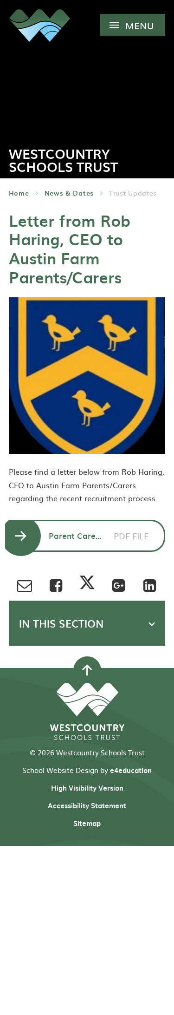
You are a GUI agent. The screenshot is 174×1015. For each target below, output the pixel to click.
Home (19, 193)
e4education (131, 770)
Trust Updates (133, 192)
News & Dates (69, 193)
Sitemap (87, 823)
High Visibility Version (87, 788)
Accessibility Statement (87, 805)
